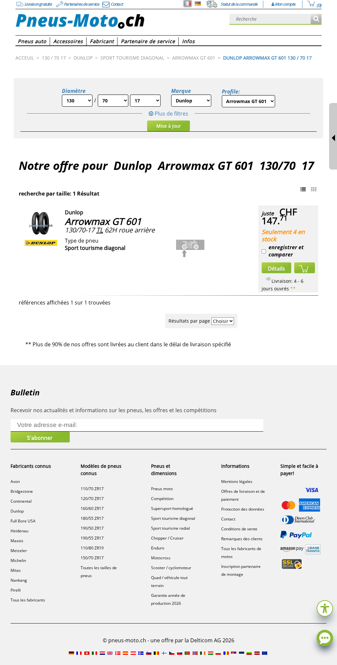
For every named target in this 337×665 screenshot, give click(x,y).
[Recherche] (316, 19)
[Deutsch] (198, 3)
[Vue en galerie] (313, 189)
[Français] (188, 3)
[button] (325, 607)
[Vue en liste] (303, 189)
